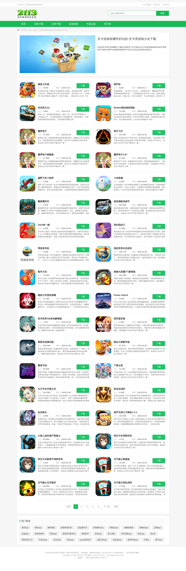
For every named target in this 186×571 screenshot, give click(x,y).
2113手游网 (147, 5)
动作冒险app (126, 534)
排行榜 (107, 24)
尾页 (116, 507)
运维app (157, 528)
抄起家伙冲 (82, 528)
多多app (98, 534)
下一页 (107, 507)
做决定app (117, 540)
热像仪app (144, 528)
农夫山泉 (57, 540)
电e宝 (153, 534)
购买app (25, 528)
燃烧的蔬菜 (128, 528)
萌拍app (53, 534)
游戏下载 (166, 5)
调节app (158, 540)
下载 (83, 86)
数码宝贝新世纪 (69, 534)
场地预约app (98, 528)
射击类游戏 (39, 534)
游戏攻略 (73, 24)
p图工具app (102, 540)
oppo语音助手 (85, 540)
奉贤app (38, 528)
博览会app (114, 528)
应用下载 (157, 5)
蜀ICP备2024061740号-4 (97, 558)
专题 (34, 30)
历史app (70, 540)
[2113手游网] (29, 14)
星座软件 (85, 534)
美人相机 (111, 534)
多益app (25, 534)
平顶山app (43, 540)
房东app (141, 534)
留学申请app (133, 540)
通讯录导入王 (27, 540)
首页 (23, 24)
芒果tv (146, 540)
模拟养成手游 (66, 528)
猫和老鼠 (51, 528)
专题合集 (91, 24)
